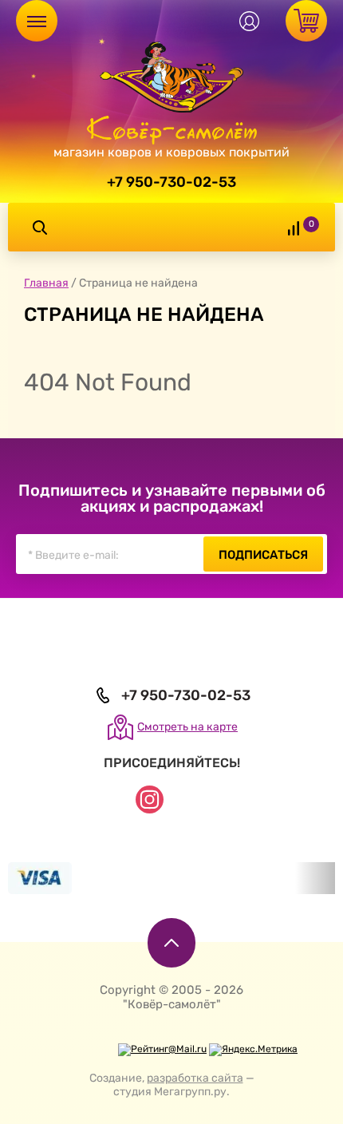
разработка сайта (195, 1078)
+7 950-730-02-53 (171, 182)
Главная (46, 283)
